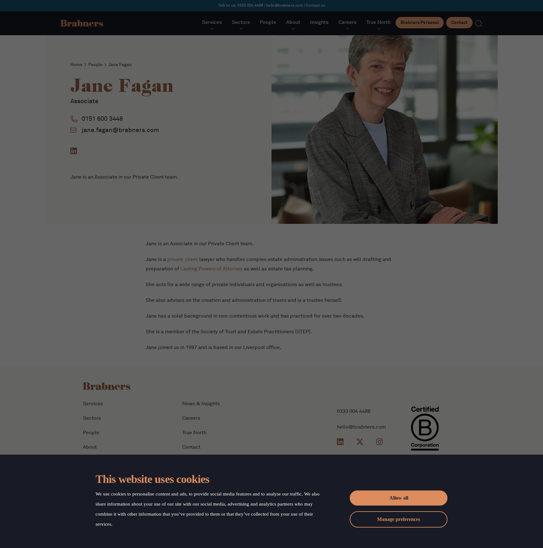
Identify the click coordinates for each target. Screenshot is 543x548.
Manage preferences (398, 519)
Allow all (398, 498)
